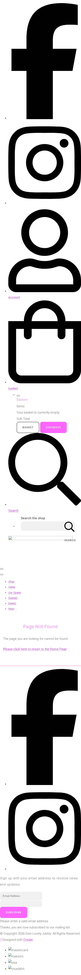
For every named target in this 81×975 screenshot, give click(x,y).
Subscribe (13, 912)
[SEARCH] (69, 526)
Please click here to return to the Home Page (35, 649)
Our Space (14, 592)
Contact (12, 598)
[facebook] (44, 118)
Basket (27, 427)
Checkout (53, 427)
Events (12, 603)
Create (28, 940)
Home (11, 587)
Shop (11, 581)
